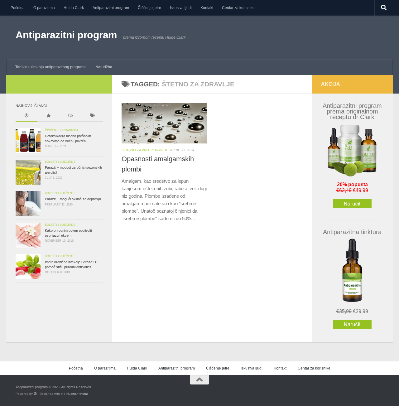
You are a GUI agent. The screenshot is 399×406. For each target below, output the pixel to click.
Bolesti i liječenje (60, 161)
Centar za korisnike (238, 8)
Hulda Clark (74, 8)
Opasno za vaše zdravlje (145, 150)
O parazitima (44, 8)
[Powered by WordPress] (35, 393)
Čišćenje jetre (149, 8)
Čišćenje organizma (61, 130)
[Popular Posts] (48, 116)
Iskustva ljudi (181, 8)
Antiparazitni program (111, 8)
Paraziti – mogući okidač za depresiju (73, 199)
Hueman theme (77, 393)
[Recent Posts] (26, 116)
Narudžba (103, 67)
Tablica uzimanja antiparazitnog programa (51, 67)
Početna (18, 8)
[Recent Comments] (70, 116)
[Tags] (92, 116)
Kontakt (206, 8)
